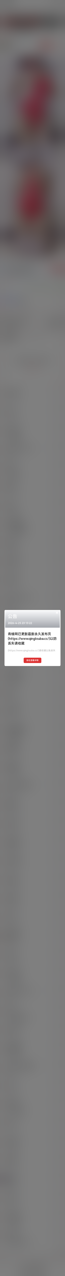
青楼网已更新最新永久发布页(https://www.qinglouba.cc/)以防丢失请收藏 (32, 638)
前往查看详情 (32, 660)
